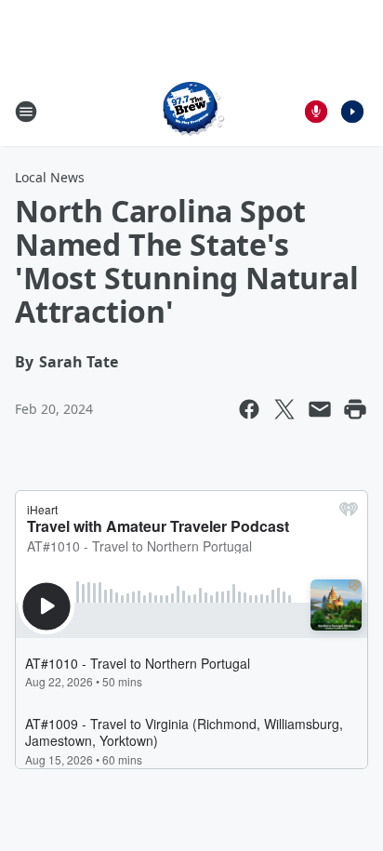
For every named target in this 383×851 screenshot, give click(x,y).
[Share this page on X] (284, 409)
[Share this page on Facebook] (249, 409)
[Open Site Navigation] (26, 111)
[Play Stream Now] (352, 111)
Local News (50, 177)
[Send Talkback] (316, 111)
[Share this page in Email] (320, 409)
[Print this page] (355, 409)
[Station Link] (191, 111)
